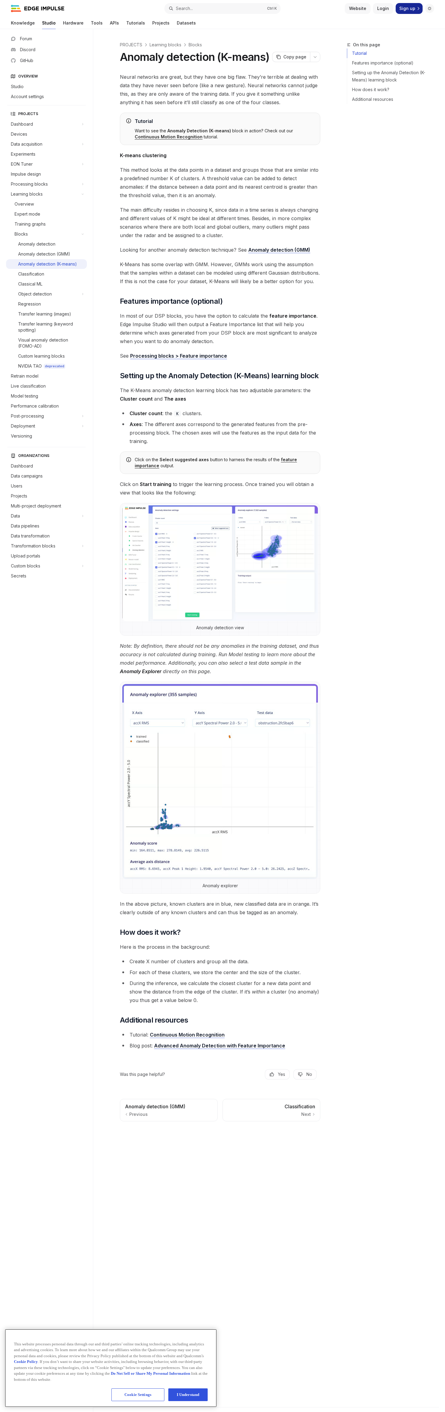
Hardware (73, 22)
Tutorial (359, 53)
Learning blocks (165, 44)
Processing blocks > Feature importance (178, 356)
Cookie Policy (26, 1361)
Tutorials (135, 22)
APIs (114, 22)
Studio (49, 22)
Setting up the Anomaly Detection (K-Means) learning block (388, 76)
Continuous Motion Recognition (169, 136)
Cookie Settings (137, 1394)
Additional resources (372, 99)
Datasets (186, 22)
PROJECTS (131, 44)
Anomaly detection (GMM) (279, 250)
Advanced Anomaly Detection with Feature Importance (219, 1046)
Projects (161, 22)
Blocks (195, 44)
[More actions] (315, 57)
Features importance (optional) (383, 62)
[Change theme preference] (429, 8)
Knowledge (23, 22)
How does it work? (370, 89)
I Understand (188, 1394)
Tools (97, 22)
